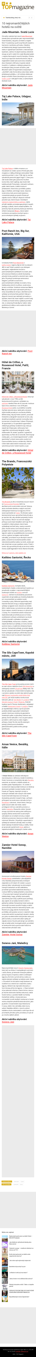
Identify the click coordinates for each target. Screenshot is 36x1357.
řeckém (19, 592)
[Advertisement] (18, 146)
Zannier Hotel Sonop (12, 934)
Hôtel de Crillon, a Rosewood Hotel (17, 451)
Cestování (16, 1181)
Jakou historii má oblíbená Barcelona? (21, 1278)
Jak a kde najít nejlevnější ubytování (20, 1260)
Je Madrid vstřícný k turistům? (18, 1272)
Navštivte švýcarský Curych (17, 1266)
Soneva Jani (8, 1022)
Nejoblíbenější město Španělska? (19, 1297)
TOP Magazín (19, 1354)
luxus (21, 1184)
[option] (19, 18)
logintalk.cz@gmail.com (21, 1351)
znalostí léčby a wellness (16, 202)
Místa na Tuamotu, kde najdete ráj (14, 553)
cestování (15, 1184)
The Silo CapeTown (16, 734)
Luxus (22, 1181)
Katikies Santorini (11, 644)
